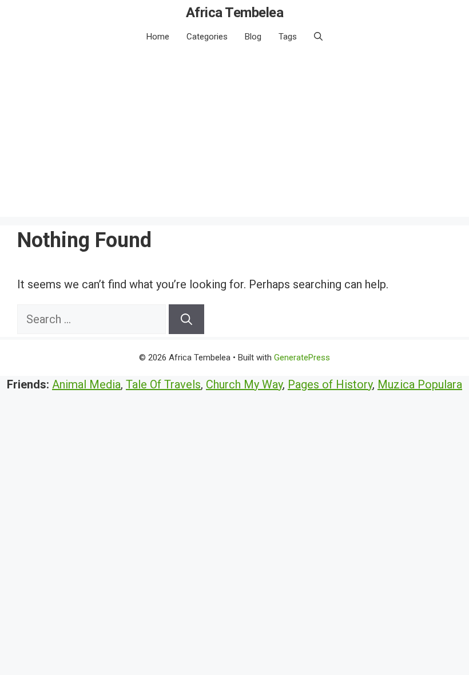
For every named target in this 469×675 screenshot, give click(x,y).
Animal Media (86, 384)
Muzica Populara (419, 384)
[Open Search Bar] (318, 36)
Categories (207, 36)
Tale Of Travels (163, 384)
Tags (288, 36)
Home (157, 36)
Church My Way (244, 384)
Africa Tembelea (235, 13)
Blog (253, 36)
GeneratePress (302, 357)
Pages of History (330, 384)
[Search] (186, 319)
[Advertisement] (234, 137)
